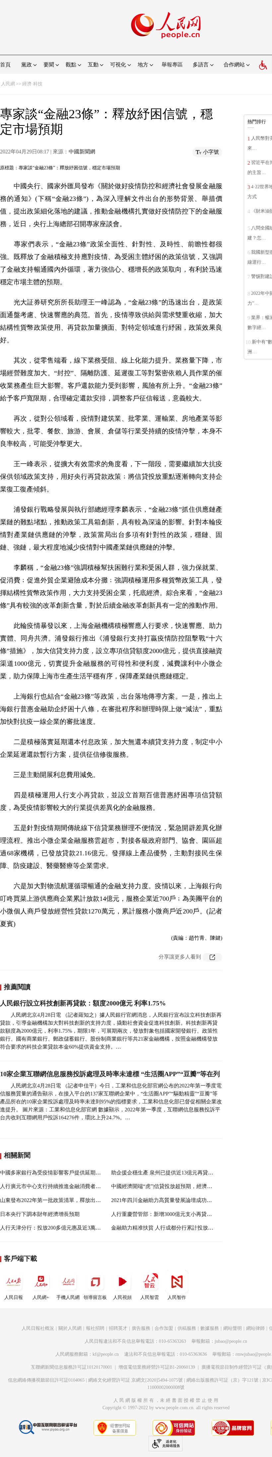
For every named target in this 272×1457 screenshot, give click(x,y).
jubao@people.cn (231, 1341)
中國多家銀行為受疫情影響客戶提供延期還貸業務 (58, 1172)
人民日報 (13, 1297)
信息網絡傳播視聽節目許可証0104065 (46, 1380)
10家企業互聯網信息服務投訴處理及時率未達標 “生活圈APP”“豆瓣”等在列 (110, 1073)
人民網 (8, 83)
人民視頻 (122, 1297)
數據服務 (209, 1328)
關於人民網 (70, 1328)
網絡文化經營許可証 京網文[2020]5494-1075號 (135, 1380)
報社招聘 (95, 1328)
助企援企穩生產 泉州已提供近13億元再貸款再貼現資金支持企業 (186, 1172)
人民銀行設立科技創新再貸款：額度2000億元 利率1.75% (83, 1003)
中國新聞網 (82, 151)
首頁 (5, 64)
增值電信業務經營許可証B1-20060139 (156, 1367)
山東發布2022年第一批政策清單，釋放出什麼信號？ (61, 1200)
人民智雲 (149, 1297)
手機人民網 (68, 1297)
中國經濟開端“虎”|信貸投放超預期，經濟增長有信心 (172, 1186)
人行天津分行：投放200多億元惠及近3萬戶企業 (55, 1228)
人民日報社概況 (38, 1328)
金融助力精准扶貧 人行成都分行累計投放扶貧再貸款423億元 (182, 1228)
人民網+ (41, 1297)
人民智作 (177, 1297)
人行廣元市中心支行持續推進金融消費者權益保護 (58, 1186)
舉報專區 (172, 64)
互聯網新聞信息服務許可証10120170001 (71, 1367)
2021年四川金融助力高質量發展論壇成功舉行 (164, 1200)
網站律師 (255, 1328)
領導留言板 (95, 1297)
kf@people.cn (106, 1354)
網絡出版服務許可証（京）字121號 (222, 1380)
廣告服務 (141, 1328)
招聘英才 (118, 1328)
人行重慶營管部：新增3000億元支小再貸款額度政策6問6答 (180, 1214)
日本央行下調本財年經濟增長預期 (40, 1214)
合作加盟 (164, 1328)
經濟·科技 (32, 83)
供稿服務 (186, 1328)
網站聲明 (232, 1328)
